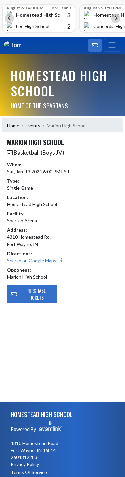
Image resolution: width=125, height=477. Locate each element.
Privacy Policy (25, 464)
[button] (95, 45)
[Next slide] (115, 18)
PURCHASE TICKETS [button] (36, 294)
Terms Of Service (29, 472)
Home (13, 125)
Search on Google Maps (32, 260)
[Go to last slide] (9, 18)
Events (33, 125)
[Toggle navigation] (112, 45)
